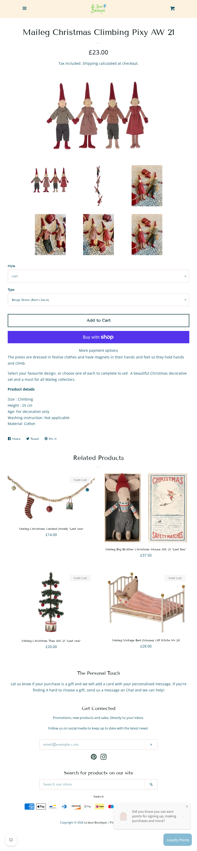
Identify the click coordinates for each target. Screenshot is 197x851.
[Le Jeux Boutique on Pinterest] (94, 757)
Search (98, 796)
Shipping (90, 63)
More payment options (98, 350)
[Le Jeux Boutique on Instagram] (104, 757)
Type (11, 289)
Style (11, 266)
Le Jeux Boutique (95, 822)
